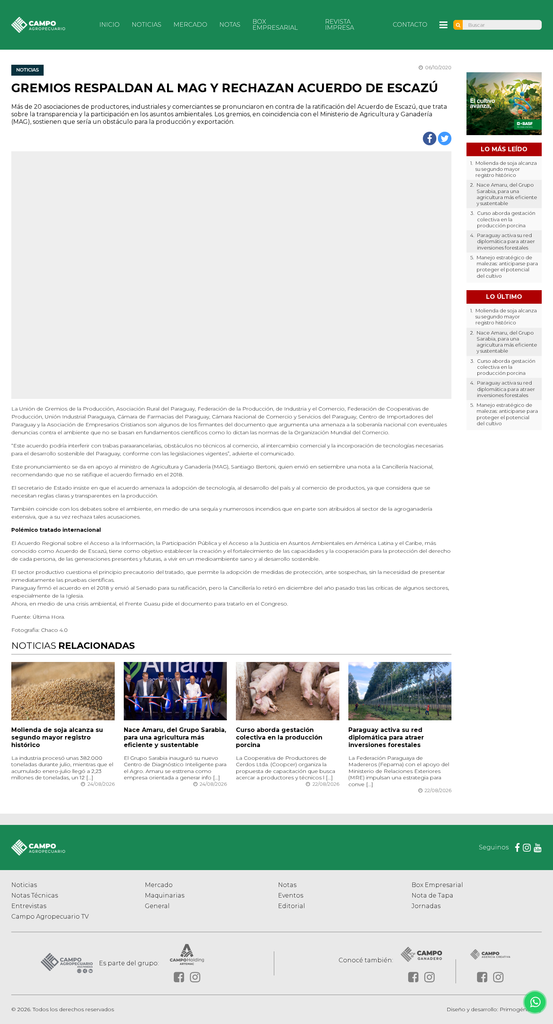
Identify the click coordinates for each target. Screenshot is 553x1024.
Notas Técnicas (34, 895)
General (157, 906)
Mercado (190, 24)
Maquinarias (164, 895)
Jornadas (426, 906)
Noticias (146, 24)
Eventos (290, 895)
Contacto (410, 24)
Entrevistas (28, 906)
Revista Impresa (339, 24)
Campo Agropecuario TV (50, 916)
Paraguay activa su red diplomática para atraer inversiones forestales (386, 737)
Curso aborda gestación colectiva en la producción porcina (279, 737)
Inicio (109, 24)
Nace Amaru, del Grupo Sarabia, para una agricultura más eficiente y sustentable (175, 737)
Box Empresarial (275, 24)
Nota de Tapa (432, 895)
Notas (229, 24)
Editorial (291, 906)
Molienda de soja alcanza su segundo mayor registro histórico (57, 737)
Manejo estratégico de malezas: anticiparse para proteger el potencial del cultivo (507, 266)
